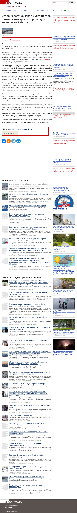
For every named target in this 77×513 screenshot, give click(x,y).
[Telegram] (13, 141)
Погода (32, 10)
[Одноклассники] (8, 141)
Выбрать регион (9, 509)
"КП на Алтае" (44, 59)
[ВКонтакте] (4, 141)
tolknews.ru (8, 35)
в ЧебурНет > (64, 10)
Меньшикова (15, 40)
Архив (15, 10)
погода (10, 44)
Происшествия (43, 10)
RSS (15, 511)
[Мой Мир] (18, 141)
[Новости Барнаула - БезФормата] (11, 2)
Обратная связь (9, 507)
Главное (8, 10)
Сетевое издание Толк (22, 129)
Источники (24, 10)
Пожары (54, 10)
